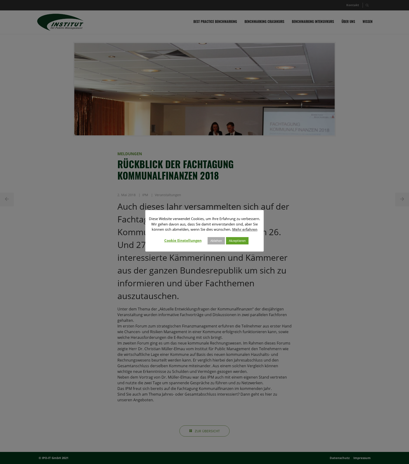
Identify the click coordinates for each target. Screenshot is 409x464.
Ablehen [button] (216, 241)
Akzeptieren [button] (237, 241)
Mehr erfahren (245, 229)
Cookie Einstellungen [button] (183, 240)
